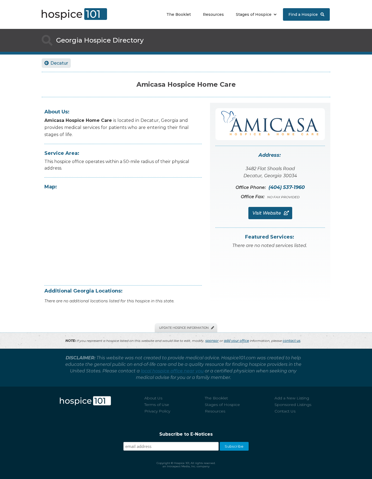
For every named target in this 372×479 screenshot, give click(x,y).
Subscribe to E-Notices (186, 434)
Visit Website (270, 213)
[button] (255, 14)
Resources (213, 14)
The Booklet (178, 14)
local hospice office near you (172, 370)
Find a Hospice (306, 14)
